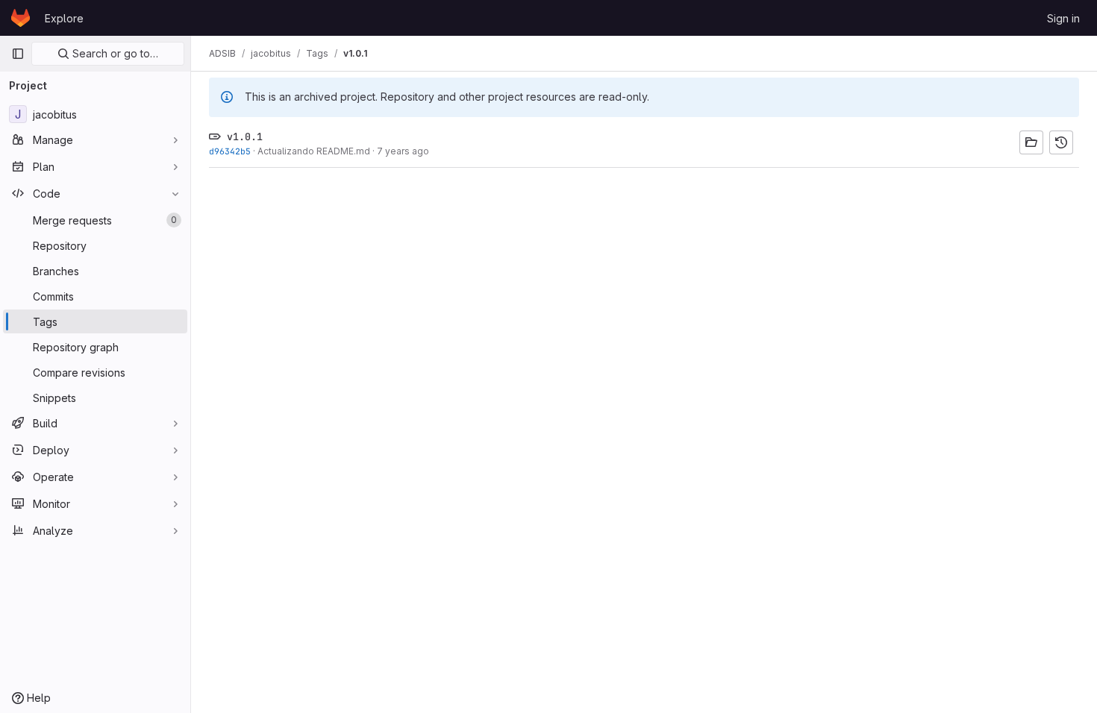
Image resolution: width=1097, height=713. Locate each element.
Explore (64, 18)
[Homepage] (20, 18)
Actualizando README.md (313, 151)
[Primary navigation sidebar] (18, 54)
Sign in (1063, 18)
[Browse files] (1031, 142)
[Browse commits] (1061, 142)
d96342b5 (230, 151)
